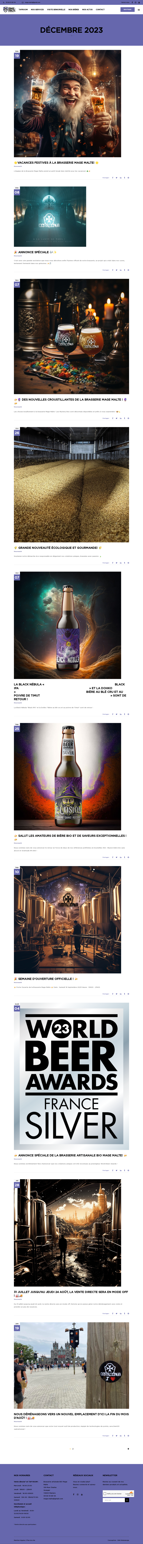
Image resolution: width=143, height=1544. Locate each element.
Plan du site (31, 1540)
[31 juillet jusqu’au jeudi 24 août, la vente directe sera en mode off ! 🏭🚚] (67, 1233)
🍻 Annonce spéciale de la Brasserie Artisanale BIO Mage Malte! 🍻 (70, 1155)
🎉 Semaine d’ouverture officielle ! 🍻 (46, 978)
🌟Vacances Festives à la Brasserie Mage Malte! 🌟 (56, 162)
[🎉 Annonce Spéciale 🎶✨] (50, 216)
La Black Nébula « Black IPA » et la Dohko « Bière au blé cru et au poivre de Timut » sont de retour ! (70, 692)
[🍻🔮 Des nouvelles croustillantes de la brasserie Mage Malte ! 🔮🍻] (71, 336)
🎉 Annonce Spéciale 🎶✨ (35, 252)
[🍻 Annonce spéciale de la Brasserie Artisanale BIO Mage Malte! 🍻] (71, 1076)
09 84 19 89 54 (50, 1496)
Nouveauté (18, 166)
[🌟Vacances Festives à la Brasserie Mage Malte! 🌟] (67, 103)
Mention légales (19, 1540)
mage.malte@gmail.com (53, 1499)
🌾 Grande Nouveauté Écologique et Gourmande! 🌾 (58, 547)
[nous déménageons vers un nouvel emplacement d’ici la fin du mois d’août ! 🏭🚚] (71, 1365)
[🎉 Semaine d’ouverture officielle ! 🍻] (67, 919)
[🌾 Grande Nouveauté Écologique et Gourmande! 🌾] (71, 484)
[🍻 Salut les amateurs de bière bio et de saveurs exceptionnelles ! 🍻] (67, 776)
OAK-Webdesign (123, 1540)
